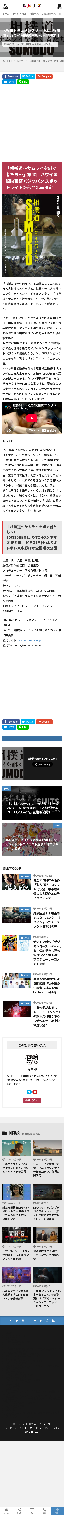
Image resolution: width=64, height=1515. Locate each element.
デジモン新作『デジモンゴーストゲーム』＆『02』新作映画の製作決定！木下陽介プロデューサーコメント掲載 (47, 953)
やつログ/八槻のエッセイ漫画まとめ (24, 1361)
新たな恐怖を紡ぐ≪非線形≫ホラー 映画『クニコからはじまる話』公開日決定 (15, 1213)
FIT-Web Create (34, 1428)
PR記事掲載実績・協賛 (18, 1342)
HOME (9, 61)
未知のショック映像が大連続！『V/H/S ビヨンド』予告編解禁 (15, 1294)
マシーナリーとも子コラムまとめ (23, 1379)
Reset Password (14, 1344)
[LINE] (23, 81)
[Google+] (44, 76)
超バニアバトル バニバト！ (20, 1417)
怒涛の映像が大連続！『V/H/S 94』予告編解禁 (46, 1255)
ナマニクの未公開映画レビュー (22, 1375)
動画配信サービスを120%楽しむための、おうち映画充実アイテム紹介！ (31, 1399)
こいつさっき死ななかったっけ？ (23, 1356)
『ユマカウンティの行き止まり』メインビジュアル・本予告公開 (15, 1168)
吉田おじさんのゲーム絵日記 (21, 1403)
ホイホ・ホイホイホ (16, 1377)
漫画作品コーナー (15, 1408)
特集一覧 (34, 13)
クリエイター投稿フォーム (19, 1363)
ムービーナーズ (42, 1424)
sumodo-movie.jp (30, 640)
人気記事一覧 (49, 13)
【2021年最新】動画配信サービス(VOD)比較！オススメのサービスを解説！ (31, 1350)
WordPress (31, 1432)
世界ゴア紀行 (13, 1386)
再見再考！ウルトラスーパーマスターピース (29, 1396)
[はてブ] (9, 81)
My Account (12, 1337)
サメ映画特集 (13, 1370)
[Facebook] (11, 76)
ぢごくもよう (13, 1358)
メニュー (32, 1513)
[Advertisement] (32, 122)
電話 (44, 1513)
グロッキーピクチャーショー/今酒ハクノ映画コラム (32, 1365)
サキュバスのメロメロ (17, 1368)
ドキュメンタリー (46, 44)
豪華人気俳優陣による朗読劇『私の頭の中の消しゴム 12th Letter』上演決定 (46, 985)
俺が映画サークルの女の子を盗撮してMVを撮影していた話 (31, 1392)
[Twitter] (28, 76)
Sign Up (10, 1347)
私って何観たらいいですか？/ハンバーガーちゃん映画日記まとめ (30, 1413)
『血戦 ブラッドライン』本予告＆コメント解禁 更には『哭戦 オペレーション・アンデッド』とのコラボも (47, 1298)
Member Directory (15, 1335)
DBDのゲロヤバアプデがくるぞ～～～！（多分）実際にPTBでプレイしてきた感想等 (46, 1213)
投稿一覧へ (31, 1100)
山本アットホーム (15, 1405)
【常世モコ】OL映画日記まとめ (22, 1354)
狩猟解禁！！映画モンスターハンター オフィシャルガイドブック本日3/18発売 (46, 919)
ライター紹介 (19, 13)
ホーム (5, 13)
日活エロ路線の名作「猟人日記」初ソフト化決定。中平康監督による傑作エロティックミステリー (46, 889)
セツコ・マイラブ (15, 1372)
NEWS (32, 44)
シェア (19, 1513)
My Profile (11, 1339)
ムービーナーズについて (18, 1382)
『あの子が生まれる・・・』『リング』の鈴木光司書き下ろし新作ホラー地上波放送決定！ (47, 1016)
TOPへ (57, 1513)
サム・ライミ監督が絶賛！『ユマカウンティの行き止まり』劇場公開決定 (46, 1170)
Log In (9, 1332)
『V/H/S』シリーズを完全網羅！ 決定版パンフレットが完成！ (16, 1255)
